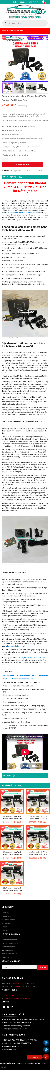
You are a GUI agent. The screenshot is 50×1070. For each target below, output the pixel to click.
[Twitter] (8, 1007)
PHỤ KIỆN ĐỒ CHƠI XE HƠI (10, 1063)
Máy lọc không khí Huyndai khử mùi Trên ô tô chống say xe (25, 675)
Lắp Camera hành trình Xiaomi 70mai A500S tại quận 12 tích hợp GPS (12, 890)
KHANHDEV (35, 1063)
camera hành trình (36, 171)
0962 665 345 (18, 983)
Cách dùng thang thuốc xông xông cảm (18, 679)
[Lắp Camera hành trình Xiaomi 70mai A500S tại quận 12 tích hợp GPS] (12, 873)
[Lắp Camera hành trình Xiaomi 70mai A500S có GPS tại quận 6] (38, 801)
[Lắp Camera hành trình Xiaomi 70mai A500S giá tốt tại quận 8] (12, 837)
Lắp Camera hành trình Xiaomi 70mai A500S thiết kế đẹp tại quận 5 (38, 854)
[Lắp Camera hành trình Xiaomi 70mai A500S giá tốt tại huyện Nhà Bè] (12, 801)
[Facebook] (4, 1007)
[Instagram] (12, 1007)
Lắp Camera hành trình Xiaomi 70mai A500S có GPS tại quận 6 (38, 818)
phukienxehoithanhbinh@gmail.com (18, 998)
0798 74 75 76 (19, 986)
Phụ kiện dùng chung (18, 171)
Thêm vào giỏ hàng (22, 164)
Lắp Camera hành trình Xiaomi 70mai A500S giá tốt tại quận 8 (12, 854)
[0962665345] (47, 1057)
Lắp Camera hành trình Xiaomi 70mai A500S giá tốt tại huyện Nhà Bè (12, 818)
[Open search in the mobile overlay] (25, 23)
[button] (44, 39)
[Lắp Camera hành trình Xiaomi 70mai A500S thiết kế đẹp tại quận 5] (38, 837)
